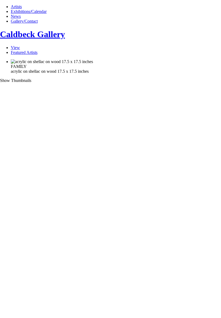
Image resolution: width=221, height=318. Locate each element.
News (16, 16)
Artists (16, 6)
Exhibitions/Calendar (29, 11)
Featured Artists (24, 52)
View (15, 47)
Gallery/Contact (24, 21)
